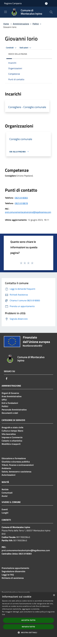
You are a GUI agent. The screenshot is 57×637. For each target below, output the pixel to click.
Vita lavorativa (9, 434)
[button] (28, 632)
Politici (36, 23)
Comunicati (7, 492)
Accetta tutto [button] (28, 620)
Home (6, 23)
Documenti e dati (10, 413)
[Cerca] (51, 12)
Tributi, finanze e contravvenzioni (18, 465)
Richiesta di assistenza (13, 578)
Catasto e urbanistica (12, 440)
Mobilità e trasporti (11, 444)
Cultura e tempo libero (12, 430)
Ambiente (6, 468)
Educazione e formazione (14, 458)
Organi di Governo (10, 393)
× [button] (54, 595)
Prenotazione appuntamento (15, 568)
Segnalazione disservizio (13, 571)
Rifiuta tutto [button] (28, 627)
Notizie (5, 489)
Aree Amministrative (11, 396)
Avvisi (4, 496)
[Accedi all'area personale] (46, 3)
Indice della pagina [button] (17, 53)
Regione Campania (13, 3)
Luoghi (5, 512)
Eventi (5, 509)
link (3, 614)
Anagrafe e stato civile (12, 427)
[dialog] (28, 614)
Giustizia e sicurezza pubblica (16, 461)
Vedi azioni (24, 47)
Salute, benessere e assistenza (16, 471)
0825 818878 (21, 203)
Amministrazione (21, 23)
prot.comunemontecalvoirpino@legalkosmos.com (28, 212)
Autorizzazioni (8, 475)
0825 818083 (21, 197)
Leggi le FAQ (8, 574)
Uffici (4, 399)
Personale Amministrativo (14, 409)
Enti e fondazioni (10, 403)
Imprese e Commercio (12, 437)
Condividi (10, 47)
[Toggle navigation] (5, 12)
